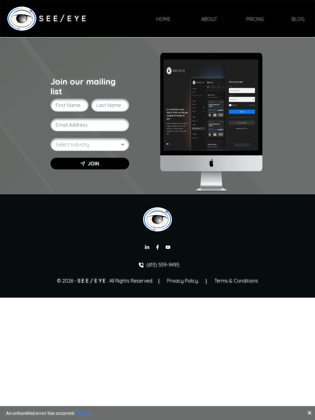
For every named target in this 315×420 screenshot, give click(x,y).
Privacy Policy (182, 281)
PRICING (253, 19)
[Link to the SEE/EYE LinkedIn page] (147, 248)
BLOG (298, 19)
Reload (83, 413)
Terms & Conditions (236, 281)
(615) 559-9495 (162, 265)
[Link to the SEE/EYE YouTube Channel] (168, 248)
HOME (163, 19)
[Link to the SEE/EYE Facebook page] (157, 248)
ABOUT (208, 19)
